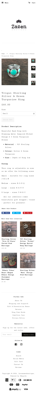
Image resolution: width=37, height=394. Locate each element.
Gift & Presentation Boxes (18, 306)
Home (3, 53)
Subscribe (29, 335)
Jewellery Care (18, 315)
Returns (18, 309)
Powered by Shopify (18, 376)
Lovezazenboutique (26, 373)
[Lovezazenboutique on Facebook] (16, 345)
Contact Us (18, 364)
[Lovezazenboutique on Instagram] (21, 345)
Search (18, 356)
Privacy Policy (18, 318)
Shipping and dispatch (18, 303)
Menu (6, 3)
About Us (18, 300)
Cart (33, 3)
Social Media (18, 359)
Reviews (18, 367)
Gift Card (18, 361)
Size (4, 110)
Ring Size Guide (18, 312)
